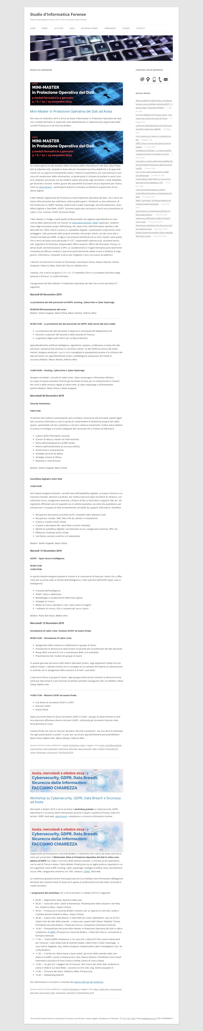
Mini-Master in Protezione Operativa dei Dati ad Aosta (71, 111)
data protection (85, 749)
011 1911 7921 (129, 1018)
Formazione (110, 28)
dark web (73, 749)
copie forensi (45, 187)
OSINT (95, 222)
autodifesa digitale (113, 745)
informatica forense (81, 222)
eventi (65, 745)
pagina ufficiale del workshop (88, 982)
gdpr (95, 749)
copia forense (36, 749)
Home (33, 28)
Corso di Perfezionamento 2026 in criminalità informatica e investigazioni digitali (154, 193)
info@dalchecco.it (149, 1018)
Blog (72, 28)
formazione (74, 745)
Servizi (44, 28)
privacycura (52, 752)
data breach (61, 816)
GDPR (52, 932)
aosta (101, 745)
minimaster (41, 752)
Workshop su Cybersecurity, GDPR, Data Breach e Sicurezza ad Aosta (75, 800)
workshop (71, 992)
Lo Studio (58, 28)
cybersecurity (116, 989)
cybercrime (63, 749)
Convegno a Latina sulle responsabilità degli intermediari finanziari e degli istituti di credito (154, 165)
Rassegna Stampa (89, 28)
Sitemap (126, 28)
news (82, 745)
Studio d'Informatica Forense (58, 14)
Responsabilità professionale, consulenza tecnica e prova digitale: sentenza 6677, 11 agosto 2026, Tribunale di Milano (154, 104)
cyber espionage (50, 749)
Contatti (140, 28)
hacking (101, 749)
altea (96, 989)
